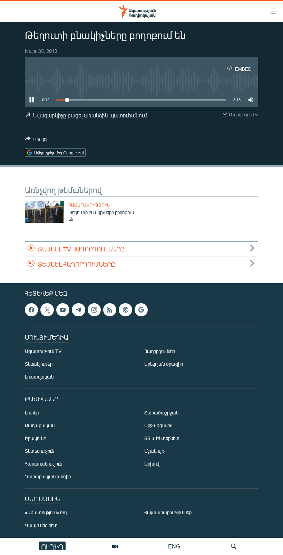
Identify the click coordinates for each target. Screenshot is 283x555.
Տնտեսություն (39, 451)
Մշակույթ (154, 451)
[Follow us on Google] (141, 309)
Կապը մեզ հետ (41, 525)
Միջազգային (158, 425)
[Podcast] (125, 309)
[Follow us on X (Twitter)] (46, 309)
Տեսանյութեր (38, 364)
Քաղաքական (40, 425)
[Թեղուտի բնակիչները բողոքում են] (44, 212)
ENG (174, 546)
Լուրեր (32, 412)
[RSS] (109, 309)
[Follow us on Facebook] (31, 309)
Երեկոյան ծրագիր (163, 364)
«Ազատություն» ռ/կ (46, 512)
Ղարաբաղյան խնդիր (48, 476)
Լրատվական (39, 377)
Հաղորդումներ (159, 351)
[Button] (36, 140)
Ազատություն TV (43, 351)
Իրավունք (35, 438)
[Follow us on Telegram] (78, 309)
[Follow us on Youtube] (62, 309)
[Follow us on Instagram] (94, 309)
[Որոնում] (233, 546)
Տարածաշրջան (161, 412)
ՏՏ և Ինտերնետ (161, 438)
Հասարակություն (89, 205)
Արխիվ (151, 464)
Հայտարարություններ (168, 512)
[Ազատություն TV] (115, 546)
